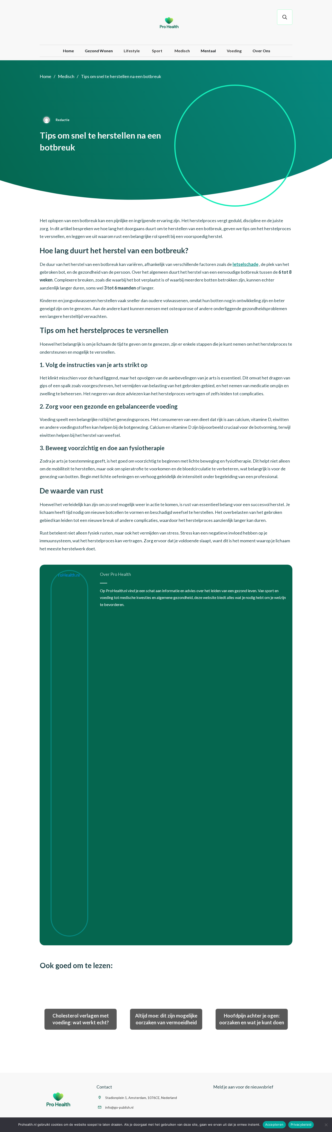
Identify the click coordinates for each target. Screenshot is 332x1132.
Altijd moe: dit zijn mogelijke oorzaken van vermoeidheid (166, 1019)
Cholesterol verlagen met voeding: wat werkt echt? (81, 1019)
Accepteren (274, 1124)
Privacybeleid (301, 1124)
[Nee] (325, 1124)
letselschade (245, 264)
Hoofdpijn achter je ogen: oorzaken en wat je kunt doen (252, 1019)
